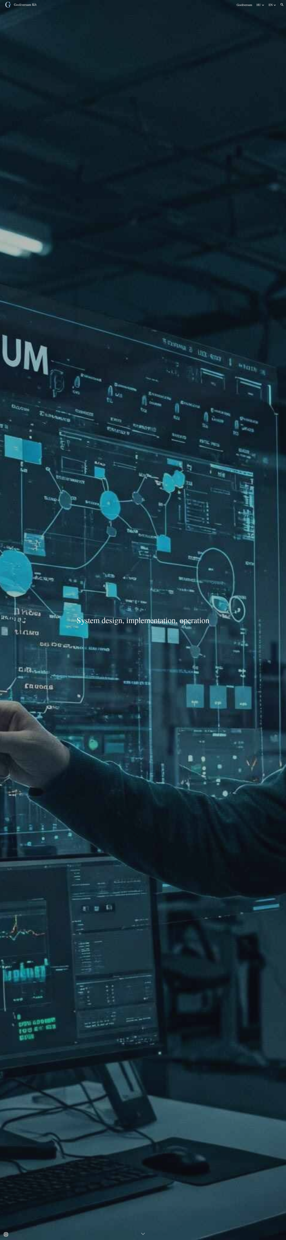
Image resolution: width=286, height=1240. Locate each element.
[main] (143, 620)
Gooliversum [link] (244, 5)
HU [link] (259, 5)
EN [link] (271, 5)
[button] (282, 5)
